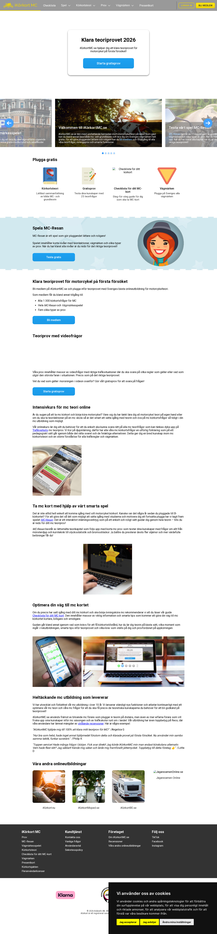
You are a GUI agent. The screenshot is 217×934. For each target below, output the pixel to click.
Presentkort (146, 5)
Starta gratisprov (53, 391)
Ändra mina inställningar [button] (176, 922)
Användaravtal (73, 845)
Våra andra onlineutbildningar (124, 845)
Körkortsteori (29, 849)
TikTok (155, 837)
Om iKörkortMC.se (118, 837)
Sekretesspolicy (74, 849)
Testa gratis (53, 257)
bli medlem (126, 139)
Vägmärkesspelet (31, 845)
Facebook (157, 841)
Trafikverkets (40, 430)
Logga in (186, 5)
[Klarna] (65, 898)
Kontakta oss (72, 837)
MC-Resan (174, 134)
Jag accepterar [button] (128, 922)
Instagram (157, 845)
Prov (24, 837)
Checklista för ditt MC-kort (48, 615)
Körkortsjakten (30, 866)
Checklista (49, 5)
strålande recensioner (91, 723)
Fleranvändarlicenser (33, 871)
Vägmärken (28, 858)
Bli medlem (205, 5)
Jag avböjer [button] (149, 922)
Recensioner (115, 841)
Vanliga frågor (73, 841)
